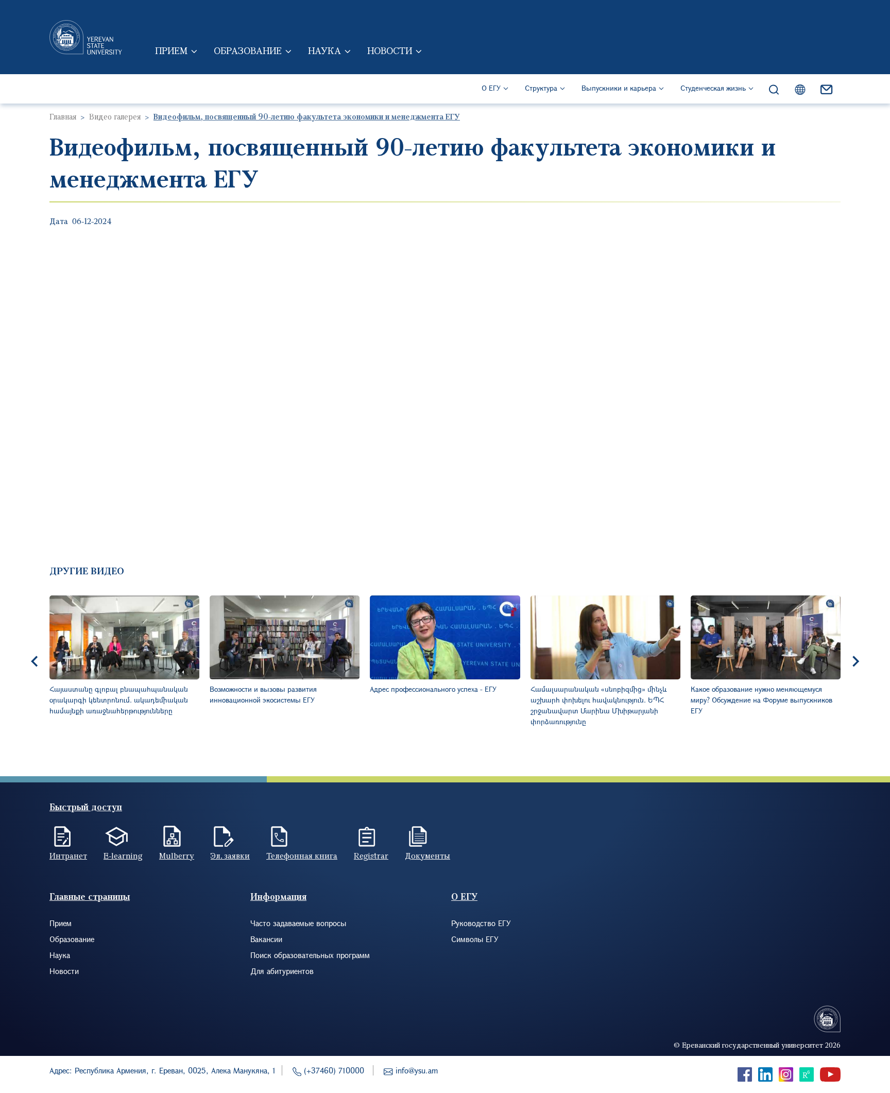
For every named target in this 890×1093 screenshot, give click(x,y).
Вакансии (266, 939)
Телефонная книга (301, 855)
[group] (124, 661)
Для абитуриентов (282, 971)
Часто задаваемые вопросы (298, 923)
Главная (62, 116)
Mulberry (176, 855)
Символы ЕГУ (475, 939)
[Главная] (85, 37)
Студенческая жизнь (713, 88)
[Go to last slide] (35, 661)
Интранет (68, 855)
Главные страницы (89, 896)
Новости (389, 50)
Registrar (371, 855)
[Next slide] (855, 661)
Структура (541, 88)
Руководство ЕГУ (481, 923)
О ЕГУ (491, 88)
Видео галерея (115, 116)
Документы (427, 855)
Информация (278, 896)
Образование (248, 50)
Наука (324, 50)
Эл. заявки (230, 855)
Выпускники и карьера (618, 88)
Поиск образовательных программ (310, 955)
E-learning (123, 855)
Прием (171, 50)
